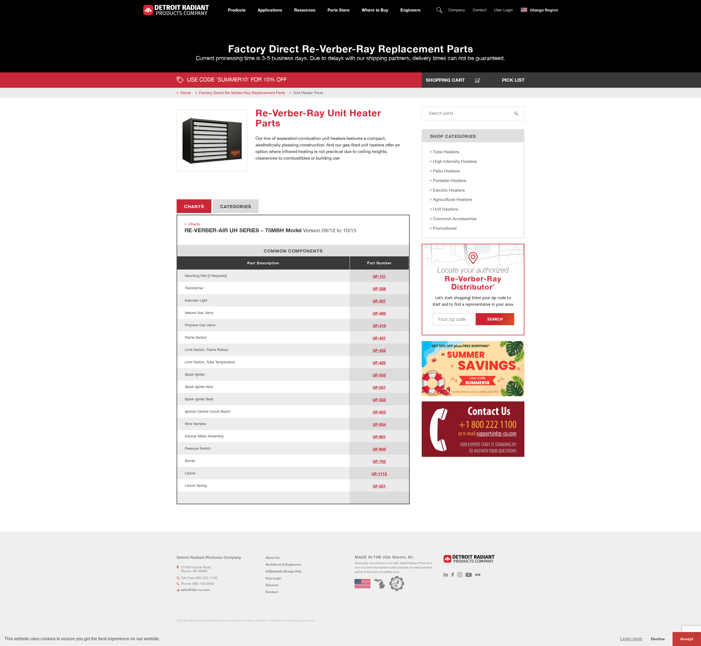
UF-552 (379, 399)
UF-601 (379, 436)
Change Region (544, 10)
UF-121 (379, 276)
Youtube (469, 574)
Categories (235, 206)
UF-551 (379, 387)
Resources (304, 9)
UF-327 (379, 301)
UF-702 (379, 461)
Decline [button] (658, 639)
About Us (273, 558)
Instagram (459, 574)
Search (439, 10)
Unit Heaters (445, 208)
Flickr (478, 574)
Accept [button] (686, 639)
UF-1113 (379, 473)
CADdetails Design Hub (283, 571)
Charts (194, 206)
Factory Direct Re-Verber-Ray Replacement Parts (242, 92)
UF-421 (379, 338)
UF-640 (379, 449)
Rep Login (273, 578)
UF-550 (379, 375)
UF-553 (379, 412)
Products (237, 9)
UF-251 (379, 486)
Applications (270, 9)
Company (456, 10)
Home (185, 92)
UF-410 (379, 325)
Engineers (410, 9)
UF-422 (379, 350)
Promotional (445, 228)
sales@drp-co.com (195, 590)
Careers (272, 585)
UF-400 (379, 313)
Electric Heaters (449, 190)
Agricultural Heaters (452, 199)
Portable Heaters (449, 180)
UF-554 (379, 424)
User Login (503, 10)
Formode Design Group (299, 620)
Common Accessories (454, 218)
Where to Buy (375, 9)
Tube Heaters (446, 151)
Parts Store (338, 9)
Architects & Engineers (283, 564)
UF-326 (379, 288)
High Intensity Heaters (455, 161)
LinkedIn (446, 574)
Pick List (513, 80)
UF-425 (379, 362)
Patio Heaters (446, 170)
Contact (479, 10)
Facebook (452, 574)
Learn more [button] (631, 638)
